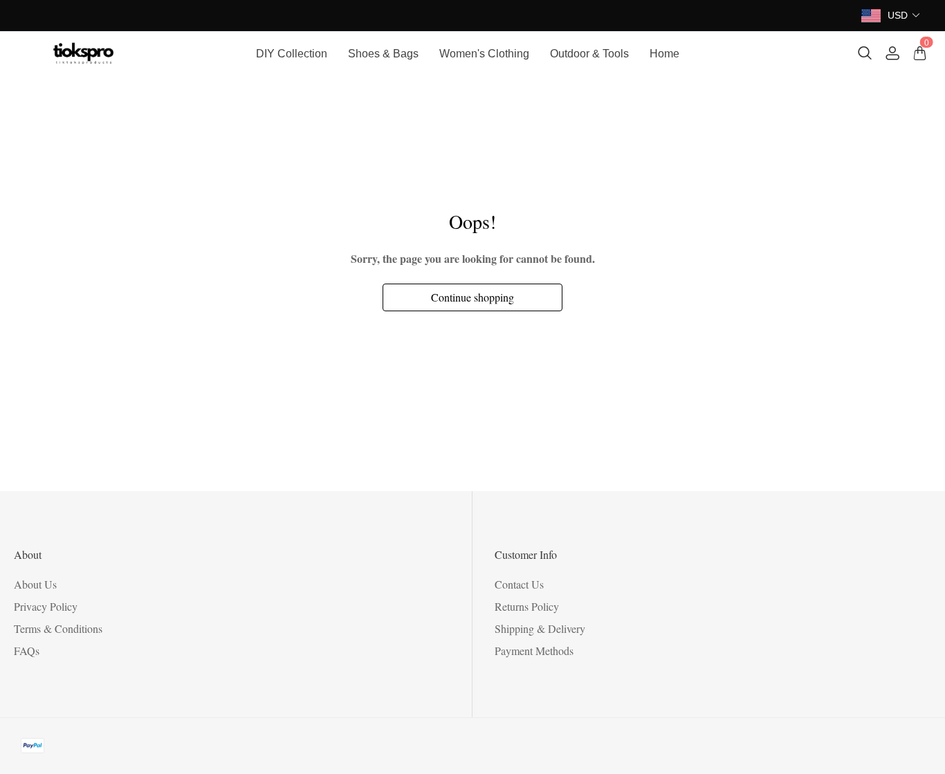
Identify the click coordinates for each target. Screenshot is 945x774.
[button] (904, 15)
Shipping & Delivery (540, 628)
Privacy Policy (45, 606)
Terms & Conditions (58, 628)
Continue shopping (472, 297)
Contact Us (519, 584)
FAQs (26, 650)
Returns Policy (527, 606)
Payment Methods (534, 650)
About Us (35, 584)
